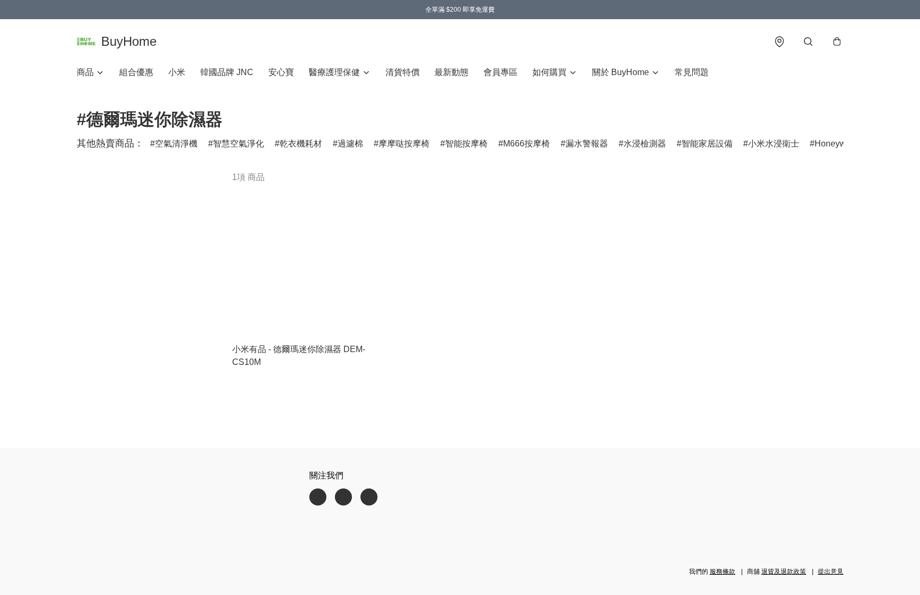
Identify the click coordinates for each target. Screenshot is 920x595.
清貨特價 (402, 72)
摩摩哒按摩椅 (404, 143)
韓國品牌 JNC (226, 72)
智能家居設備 (707, 143)
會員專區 (500, 72)
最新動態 (451, 72)
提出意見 (830, 571)
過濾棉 (350, 143)
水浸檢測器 (644, 143)
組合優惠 (136, 72)
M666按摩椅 (526, 143)
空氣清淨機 (176, 143)
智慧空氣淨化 (238, 143)
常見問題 (692, 72)
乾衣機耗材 (301, 143)
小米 (176, 72)
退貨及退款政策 (783, 571)
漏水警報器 (586, 143)
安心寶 (281, 72)
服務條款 (722, 571)
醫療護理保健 (334, 72)
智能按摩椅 (466, 143)
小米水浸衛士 (773, 143)
